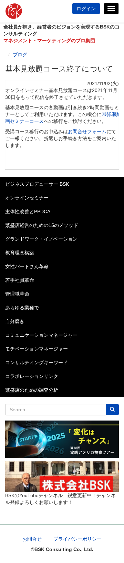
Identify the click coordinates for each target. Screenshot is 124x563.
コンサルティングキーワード (36, 362)
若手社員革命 (19, 280)
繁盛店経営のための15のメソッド (41, 225)
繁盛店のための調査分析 (31, 390)
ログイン (86, 8)
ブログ (20, 54)
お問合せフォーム (87, 131)
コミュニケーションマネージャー (41, 335)
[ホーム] (11, 11)
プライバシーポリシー (77, 539)
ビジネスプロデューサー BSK (37, 184)
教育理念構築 (19, 252)
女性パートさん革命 (27, 266)
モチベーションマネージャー (36, 349)
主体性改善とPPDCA (27, 211)
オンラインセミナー (27, 197)
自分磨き (14, 321)
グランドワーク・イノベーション (41, 239)
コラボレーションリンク (31, 376)
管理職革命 (17, 294)
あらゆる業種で (22, 307)
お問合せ (32, 539)
